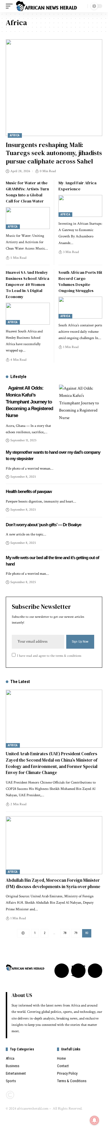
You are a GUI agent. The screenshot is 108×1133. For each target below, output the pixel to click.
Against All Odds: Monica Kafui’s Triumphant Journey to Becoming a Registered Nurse (29, 401)
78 (64, 933)
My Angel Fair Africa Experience (77, 186)
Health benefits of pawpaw (29, 491)
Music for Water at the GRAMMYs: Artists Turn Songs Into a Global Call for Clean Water (27, 192)
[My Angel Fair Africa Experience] (80, 206)
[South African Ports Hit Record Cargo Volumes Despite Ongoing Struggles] (80, 308)
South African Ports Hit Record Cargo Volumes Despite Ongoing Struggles (80, 281)
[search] (81, 6)
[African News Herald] (46, 6)
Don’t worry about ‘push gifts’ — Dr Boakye (43, 524)
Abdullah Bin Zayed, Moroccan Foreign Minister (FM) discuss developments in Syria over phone (53, 883)
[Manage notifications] (94, 1120)
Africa (15, 135)
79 (75, 933)
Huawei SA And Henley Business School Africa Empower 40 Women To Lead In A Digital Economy (27, 284)
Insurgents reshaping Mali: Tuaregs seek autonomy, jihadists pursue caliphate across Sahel (54, 152)
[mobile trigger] (11, 6)
